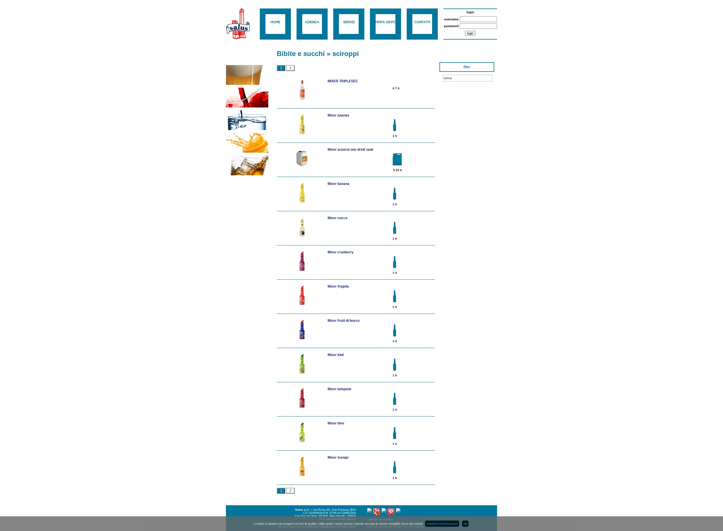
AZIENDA (312, 22)
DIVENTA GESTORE (385, 22)
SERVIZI (349, 22)
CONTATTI (422, 22)
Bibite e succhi (301, 53)
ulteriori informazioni (442, 523)
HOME (275, 22)
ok (465, 523)
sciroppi (345, 53)
